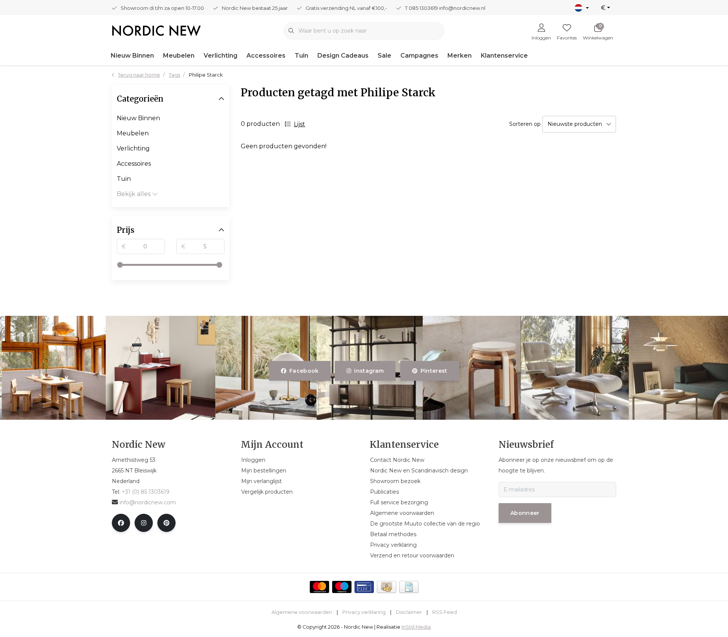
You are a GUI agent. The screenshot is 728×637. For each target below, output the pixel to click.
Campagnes (419, 55)
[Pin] (364, 587)
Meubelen (179, 55)
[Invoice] (409, 587)
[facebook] (121, 523)
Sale (384, 55)
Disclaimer (409, 612)
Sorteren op (525, 124)
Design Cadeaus (343, 55)
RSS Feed (444, 612)
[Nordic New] (156, 30)
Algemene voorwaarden (301, 612)
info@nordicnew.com (147, 502)
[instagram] (144, 523)
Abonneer (525, 513)
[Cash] (386, 587)
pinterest (433, 370)
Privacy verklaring (364, 612)
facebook (304, 370)
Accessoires (266, 55)
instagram (369, 370)
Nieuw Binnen (132, 55)
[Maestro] (341, 587)
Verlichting (220, 55)
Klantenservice (504, 55)
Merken (459, 55)
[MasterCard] (319, 587)
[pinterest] (166, 523)
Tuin (301, 55)
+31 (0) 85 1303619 (145, 491)
